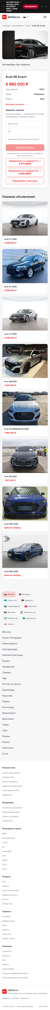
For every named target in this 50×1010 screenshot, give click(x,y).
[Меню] (45, 17)
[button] (25, 45)
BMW (4, 834)
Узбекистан (11, 618)
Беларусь (25, 594)
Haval (4, 869)
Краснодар (8, 689)
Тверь (5, 724)
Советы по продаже (10, 816)
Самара (6, 672)
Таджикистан (28, 612)
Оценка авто (7, 821)
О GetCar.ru (7, 951)
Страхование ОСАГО (10, 790)
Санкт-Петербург (12, 637)
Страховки (6, 934)
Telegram (6, 998)
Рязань (6, 736)
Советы (5, 899)
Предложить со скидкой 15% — (25, 172)
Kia (3, 847)
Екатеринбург (10, 649)
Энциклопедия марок (11, 812)
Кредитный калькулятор (12, 786)
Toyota (5, 842)
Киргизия (31, 606)
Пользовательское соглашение (15, 978)
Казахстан (10, 600)
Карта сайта (43, 1006)
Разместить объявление (12, 808)
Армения (27, 600)
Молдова (10, 612)
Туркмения (29, 618)
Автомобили (17, 26)
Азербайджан (12, 606)
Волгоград (8, 707)
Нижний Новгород (12, 655)
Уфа (4, 678)
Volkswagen (7, 851)
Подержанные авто (10, 895)
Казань (6, 660)
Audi (28, 26)
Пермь (6, 701)
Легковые (6, 916)
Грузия (9, 624)
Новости (5, 886)
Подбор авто (7, 795)
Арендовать (31, 6)
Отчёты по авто (8, 938)
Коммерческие (8, 921)
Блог (4, 882)
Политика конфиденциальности (15, 973)
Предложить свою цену (25, 181)
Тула (4, 730)
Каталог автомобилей (11, 773)
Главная (6, 26)
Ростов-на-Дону (11, 684)
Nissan (5, 860)
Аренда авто (7, 904)
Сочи (5, 753)
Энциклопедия (8, 969)
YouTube (15, 998)
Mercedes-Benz (8, 838)
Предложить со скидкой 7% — (25, 162)
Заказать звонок (25, 147)
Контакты (6, 956)
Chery (4, 864)
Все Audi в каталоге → (16, 104)
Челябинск (8, 666)
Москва (6, 631)
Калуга (6, 742)
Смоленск (8, 747)
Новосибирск (9, 643)
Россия (9, 594)
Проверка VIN (7, 777)
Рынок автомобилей (10, 890)
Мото (4, 925)
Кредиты (5, 930)
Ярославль (8, 718)
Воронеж (7, 695)
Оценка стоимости (10, 782)
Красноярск (9, 713)
